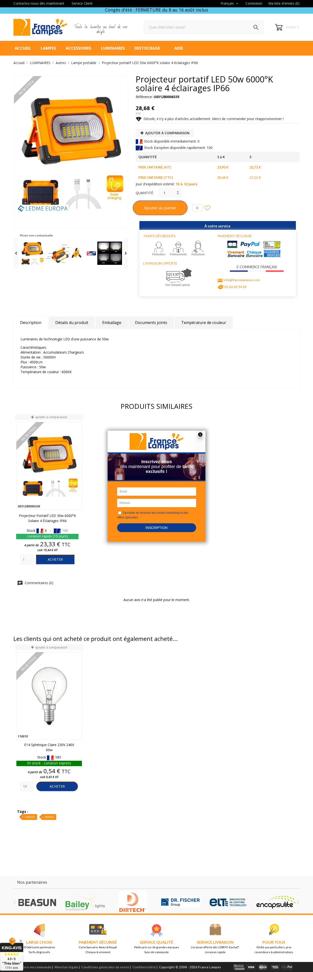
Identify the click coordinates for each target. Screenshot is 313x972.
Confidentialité (144, 967)
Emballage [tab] (111, 322)
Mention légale (66, 967)
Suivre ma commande (35, 967)
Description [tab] (30, 322)
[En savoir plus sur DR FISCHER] (180, 902)
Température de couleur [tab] (203, 322)
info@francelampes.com (242, 280)
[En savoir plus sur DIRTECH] (132, 902)
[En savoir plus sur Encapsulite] (276, 902)
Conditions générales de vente (105, 967)
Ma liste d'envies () (284, 3)
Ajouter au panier (160, 208)
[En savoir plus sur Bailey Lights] (85, 902)
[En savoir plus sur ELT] (228, 902)
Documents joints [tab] (151, 322)
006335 (49, 817)
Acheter (55, 559)
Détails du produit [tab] (71, 322)
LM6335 (30, 817)
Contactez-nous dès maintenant (38, 3)
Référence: (144, 96)
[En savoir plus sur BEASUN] (37, 902)
